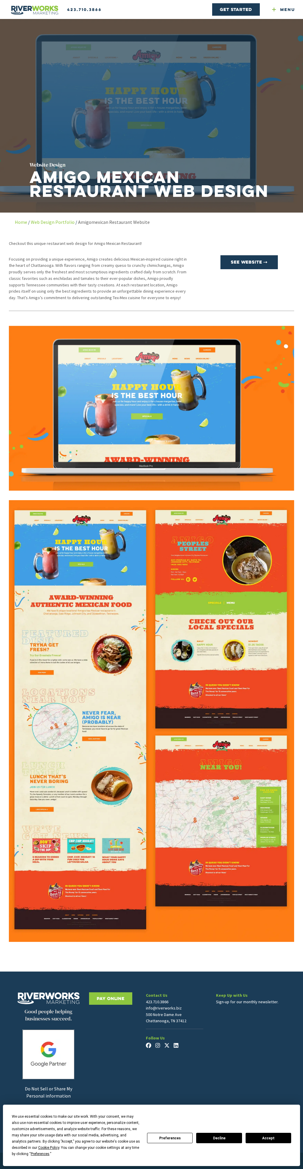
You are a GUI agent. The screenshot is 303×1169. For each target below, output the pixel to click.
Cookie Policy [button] (48, 1148)
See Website (247, 262)
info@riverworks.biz (164, 1008)
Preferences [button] (40, 1154)
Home (21, 222)
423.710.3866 (84, 9)
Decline (219, 1138)
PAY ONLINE (111, 998)
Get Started (236, 9)
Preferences (170, 1138)
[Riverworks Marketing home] (34, 10)
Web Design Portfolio (53, 222)
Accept (268, 1138)
